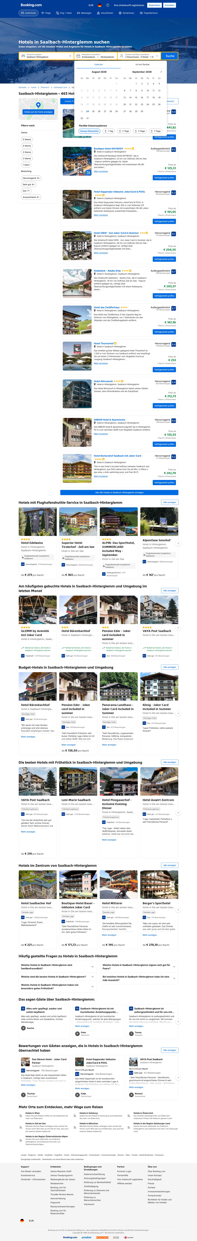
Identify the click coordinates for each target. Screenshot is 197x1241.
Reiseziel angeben (34, 55)
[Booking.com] (31, 5)
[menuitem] (28, 13)
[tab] (99, 64)
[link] (38, 139)
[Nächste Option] (178, 543)
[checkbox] (116, 83)
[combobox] (47, 57)
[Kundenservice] (107, 5)
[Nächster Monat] (161, 71)
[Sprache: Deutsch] (99, 5)
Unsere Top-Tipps (73, 101)
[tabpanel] (121, 102)
